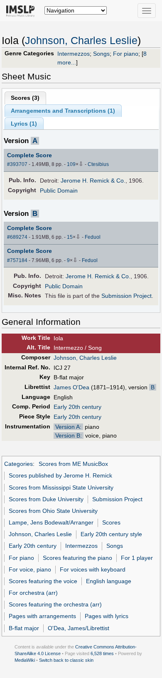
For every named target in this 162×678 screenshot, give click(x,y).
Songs (101, 53)
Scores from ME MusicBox (73, 463)
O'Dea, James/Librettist (78, 628)
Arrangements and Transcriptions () (63, 110)
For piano (125, 53)
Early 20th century (77, 406)
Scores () (25, 97)
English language (108, 581)
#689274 (17, 237)
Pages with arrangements (42, 616)
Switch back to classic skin (66, 660)
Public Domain (59, 190)
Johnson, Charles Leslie (81, 40)
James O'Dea (71, 387)
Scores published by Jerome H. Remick (60, 475)
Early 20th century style (111, 534)
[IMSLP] (22, 10)
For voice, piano (30, 569)
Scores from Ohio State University (53, 510)
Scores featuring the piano (77, 557)
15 (70, 237)
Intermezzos (73, 53)
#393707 (17, 164)
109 (71, 164)
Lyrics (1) (24, 123)
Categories (18, 463)
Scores (111, 522)
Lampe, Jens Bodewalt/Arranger (51, 522)
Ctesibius (98, 164)
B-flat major (24, 628)
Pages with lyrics (106, 616)
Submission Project (126, 295)
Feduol (93, 237)
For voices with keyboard (92, 569)
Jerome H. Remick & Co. (93, 180)
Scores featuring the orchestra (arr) (55, 604)
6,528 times (102, 653)
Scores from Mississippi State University (61, 487)
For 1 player (137, 557)
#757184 (17, 260)
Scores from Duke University (46, 499)
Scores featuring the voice (43, 581)
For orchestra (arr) (33, 592)
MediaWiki (25, 660)
